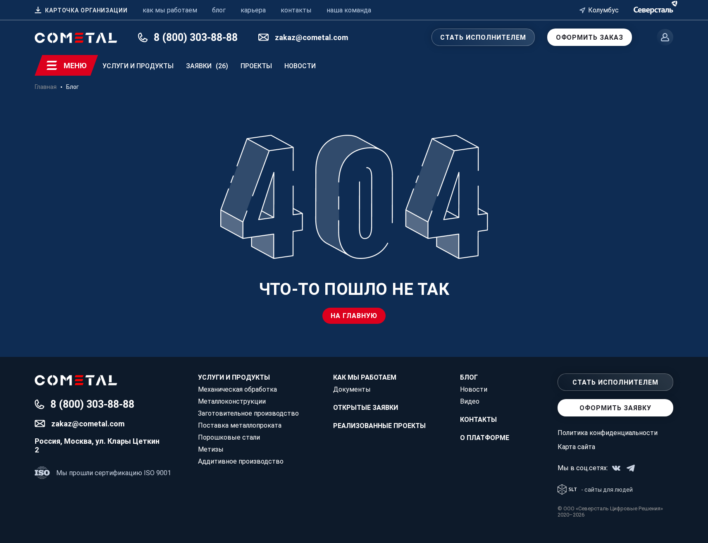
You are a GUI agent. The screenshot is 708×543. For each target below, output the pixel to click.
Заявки (207, 66)
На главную (354, 316)
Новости (300, 66)
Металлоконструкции (232, 401)
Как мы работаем (364, 377)
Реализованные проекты (379, 426)
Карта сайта (576, 447)
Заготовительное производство (248, 413)
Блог (469, 377)
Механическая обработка (237, 389)
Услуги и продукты (138, 66)
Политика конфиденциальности (608, 433)
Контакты (478, 419)
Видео (469, 401)
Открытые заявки (365, 407)
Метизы (211, 449)
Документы (352, 389)
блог (219, 10)
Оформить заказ (589, 37)
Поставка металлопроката (239, 425)
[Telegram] (631, 468)
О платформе (484, 438)
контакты (296, 10)
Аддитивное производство (241, 461)
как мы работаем (170, 10)
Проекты (256, 66)
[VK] (616, 468)
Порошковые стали (229, 437)
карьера (253, 10)
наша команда (349, 10)
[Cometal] (653, 9)
